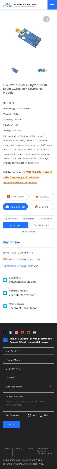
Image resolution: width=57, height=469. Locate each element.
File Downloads (15, 206)
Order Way (15, 225)
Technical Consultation (23, 308)
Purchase (42, 197)
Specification (11, 219)
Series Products (28, 232)
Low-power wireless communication (45, 451)
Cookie (6, 449)
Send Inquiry (15, 196)
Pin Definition (45, 219)
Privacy (18, 449)
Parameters (28, 219)
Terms (30, 449)
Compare (41, 206)
